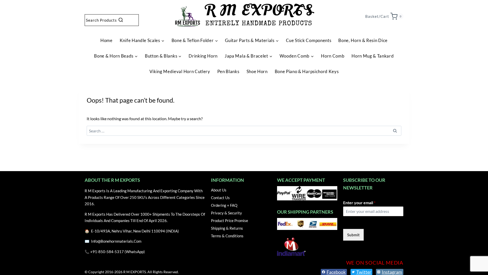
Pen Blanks (228, 71)
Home (106, 40)
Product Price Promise (229, 220)
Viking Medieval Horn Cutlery (179, 71)
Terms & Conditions (227, 235)
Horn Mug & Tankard (373, 56)
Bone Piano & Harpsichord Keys (307, 71)
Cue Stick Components (308, 40)
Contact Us (220, 197)
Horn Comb (332, 56)
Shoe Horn (257, 71)
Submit (353, 234)
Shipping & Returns (227, 228)
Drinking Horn (203, 56)
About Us (218, 190)
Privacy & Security (226, 213)
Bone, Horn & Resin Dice (363, 40)
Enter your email (359, 202)
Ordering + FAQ (224, 205)
